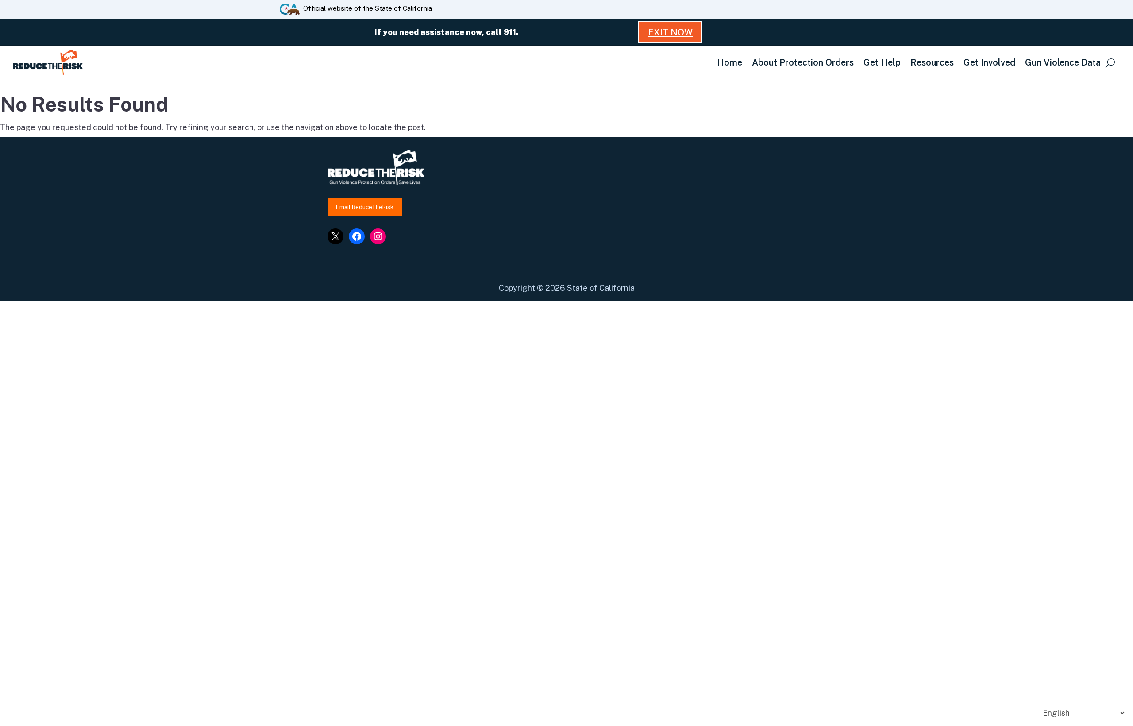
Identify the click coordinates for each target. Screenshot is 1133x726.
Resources (932, 62)
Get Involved (989, 62)
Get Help (882, 62)
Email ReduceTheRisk (364, 207)
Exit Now (670, 32)
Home (729, 62)
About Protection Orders (803, 62)
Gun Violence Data (1063, 62)
